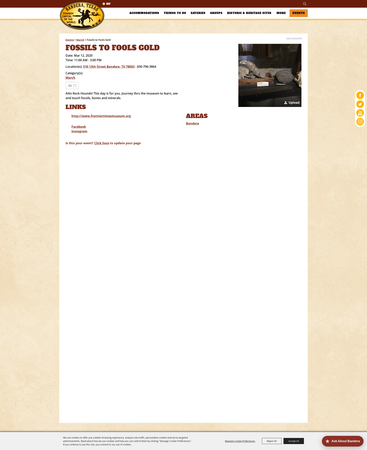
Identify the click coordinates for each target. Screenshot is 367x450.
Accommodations (144, 13)
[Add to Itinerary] (74, 85)
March (80, 40)
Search (304, 4)
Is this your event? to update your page (103, 143)
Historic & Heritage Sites (249, 13)
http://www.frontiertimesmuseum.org (101, 116)
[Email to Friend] (70, 85)
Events (298, 13)
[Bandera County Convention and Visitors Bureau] (82, 16)
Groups (216, 13)
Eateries (198, 13)
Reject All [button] (272, 441)
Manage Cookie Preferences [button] (240, 441)
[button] (269, 75)
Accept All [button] (293, 441)
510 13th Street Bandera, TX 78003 (109, 66)
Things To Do (175, 13)
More (281, 13)
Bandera (192, 123)
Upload (294, 102)
